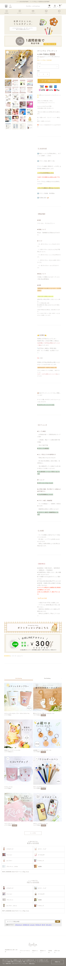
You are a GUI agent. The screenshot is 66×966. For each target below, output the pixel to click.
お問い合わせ (57, 951)
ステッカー (49, 925)
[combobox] (30, 921)
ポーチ (43, 925)
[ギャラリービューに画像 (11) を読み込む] (22, 97)
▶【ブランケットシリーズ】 (45, 405)
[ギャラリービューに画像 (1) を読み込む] (8, 83)
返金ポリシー (35, 951)
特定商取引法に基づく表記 (11, 950)
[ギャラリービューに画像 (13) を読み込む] (8, 104)
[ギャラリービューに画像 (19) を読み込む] (22, 112)
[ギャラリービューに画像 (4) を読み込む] (30, 83)
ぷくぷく (32, 925)
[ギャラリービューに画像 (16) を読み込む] (30, 104)
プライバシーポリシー (25, 951)
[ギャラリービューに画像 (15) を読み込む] (22, 104)
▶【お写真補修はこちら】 (45, 494)
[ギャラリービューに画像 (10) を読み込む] (15, 97)
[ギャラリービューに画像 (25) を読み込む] (8, 126)
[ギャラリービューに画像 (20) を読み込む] (30, 112)
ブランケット (18, 925)
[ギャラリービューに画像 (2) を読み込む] (15, 83)
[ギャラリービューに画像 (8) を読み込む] (30, 90)
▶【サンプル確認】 (43, 448)
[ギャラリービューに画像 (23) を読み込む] (22, 119)
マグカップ (38, 925)
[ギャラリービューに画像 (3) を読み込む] (22, 83)
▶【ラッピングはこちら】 (45, 483)
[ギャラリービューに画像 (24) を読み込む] (30, 119)
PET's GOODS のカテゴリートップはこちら (15, 911)
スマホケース (26, 925)
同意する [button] (57, 961)
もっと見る (33, 833)
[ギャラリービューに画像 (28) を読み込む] (30, 126)
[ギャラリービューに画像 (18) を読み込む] (15, 112)
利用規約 (50, 951)
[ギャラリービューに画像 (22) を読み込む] (15, 119)
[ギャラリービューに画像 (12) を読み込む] (30, 97)
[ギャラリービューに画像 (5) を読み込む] (8, 90)
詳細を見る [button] (32, 963)
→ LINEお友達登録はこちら (45, 173)
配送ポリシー (43, 951)
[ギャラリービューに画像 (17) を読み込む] (8, 112)
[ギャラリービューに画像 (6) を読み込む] (15, 90)
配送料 (41, 56)
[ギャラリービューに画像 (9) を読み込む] (8, 97)
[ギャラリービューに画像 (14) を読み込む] (15, 104)
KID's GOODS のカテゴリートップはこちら (15, 872)
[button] (6, 6)
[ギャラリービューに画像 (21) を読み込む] (8, 119)
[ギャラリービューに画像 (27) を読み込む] (22, 126)
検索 (58, 921)
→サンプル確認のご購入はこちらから (48, 188)
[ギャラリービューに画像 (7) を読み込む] (22, 90)
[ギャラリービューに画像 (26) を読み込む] (15, 126)
